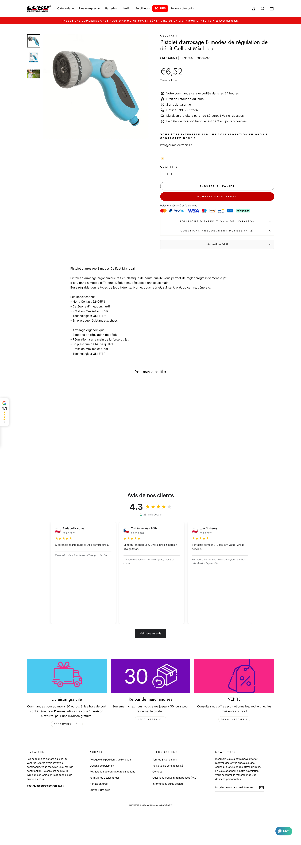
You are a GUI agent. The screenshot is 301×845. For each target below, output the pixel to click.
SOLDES (160, 8)
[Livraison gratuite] (67, 676)
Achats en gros (99, 783)
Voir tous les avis (150, 633)
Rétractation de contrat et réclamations (112, 771)
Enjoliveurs (143, 8)
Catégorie (64, 8)
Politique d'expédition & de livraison (217, 221)
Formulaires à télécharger (104, 777)
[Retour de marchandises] (151, 676)
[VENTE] (234, 676)
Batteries (111, 8)
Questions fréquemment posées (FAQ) (217, 230)
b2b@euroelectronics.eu (177, 145)
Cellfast (169, 35)
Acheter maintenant (217, 196)
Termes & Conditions (164, 759)
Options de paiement (102, 765)
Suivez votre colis (182, 8)
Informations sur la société (167, 783)
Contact (157, 771)
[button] (283, 831)
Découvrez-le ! (67, 724)
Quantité (169, 166)
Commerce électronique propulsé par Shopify (150, 805)
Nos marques (88, 8)
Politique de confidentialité (167, 765)
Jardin (126, 8)
